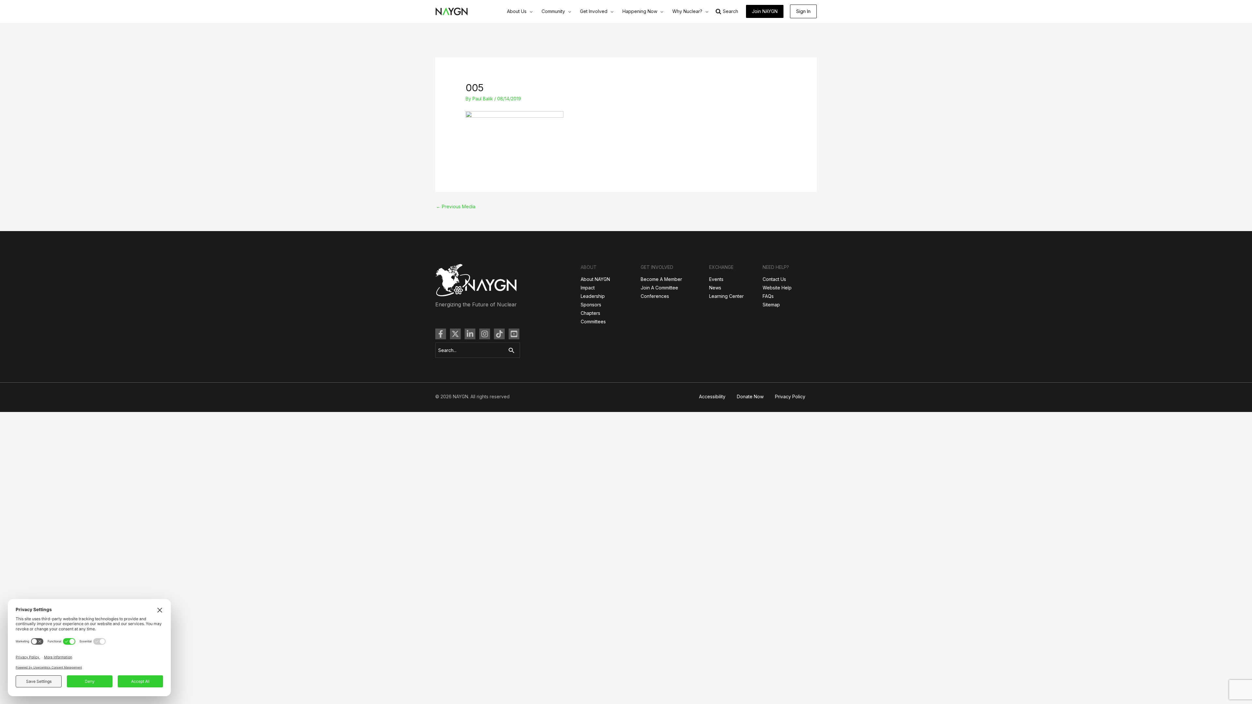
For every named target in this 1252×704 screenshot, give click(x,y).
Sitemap (771, 304)
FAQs (768, 296)
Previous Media (455, 206)
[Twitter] (455, 334)
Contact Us (774, 279)
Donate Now (750, 396)
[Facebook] (440, 334)
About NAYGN (595, 279)
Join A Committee (659, 287)
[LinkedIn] (470, 334)
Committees (593, 321)
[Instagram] (484, 334)
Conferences (655, 296)
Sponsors (591, 304)
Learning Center (726, 296)
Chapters (590, 313)
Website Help (777, 287)
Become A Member (661, 279)
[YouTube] (514, 334)
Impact (588, 287)
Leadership (593, 296)
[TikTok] (499, 334)
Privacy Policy (790, 396)
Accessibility (712, 396)
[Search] (513, 350)
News (715, 287)
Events (716, 279)
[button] (529, 11)
